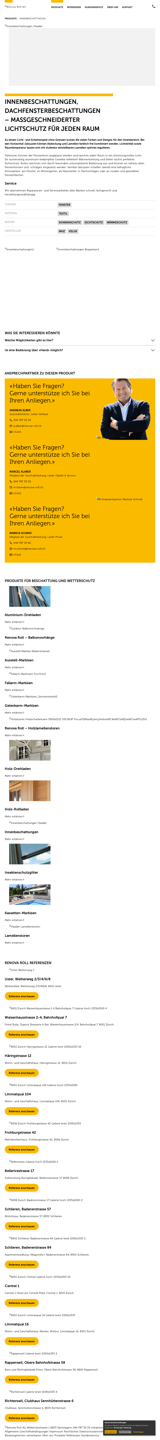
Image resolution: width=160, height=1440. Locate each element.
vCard (17, 431)
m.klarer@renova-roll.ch (28, 487)
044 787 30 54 (22, 420)
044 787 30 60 (22, 542)
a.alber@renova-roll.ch (27, 425)
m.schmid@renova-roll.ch (29, 548)
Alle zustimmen (110, 1432)
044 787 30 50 (153, 6)
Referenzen (74, 7)
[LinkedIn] (12, 1438)
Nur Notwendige (125, 1432)
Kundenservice (94, 7)
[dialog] (129, 1427)
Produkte (57, 7)
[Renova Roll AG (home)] (18, 6)
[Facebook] (6, 1438)
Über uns (112, 7)
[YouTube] (19, 1438)
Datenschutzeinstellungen (95, 1431)
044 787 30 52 (22, 481)
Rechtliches (71, 1431)
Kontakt (127, 7)
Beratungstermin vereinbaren (23, 1435)
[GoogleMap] (25, 1438)
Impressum (56, 1431)
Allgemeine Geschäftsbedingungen (27, 1431)
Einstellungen (138, 1432)
